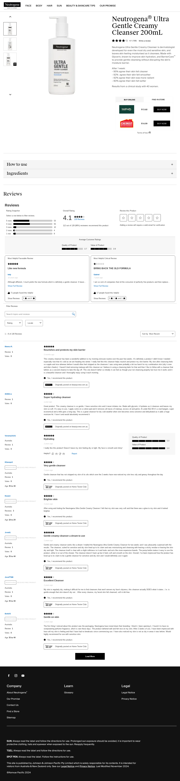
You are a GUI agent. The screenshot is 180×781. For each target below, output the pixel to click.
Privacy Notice (87, 766)
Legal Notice (68, 766)
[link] (9, 675)
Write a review (145, 41)
